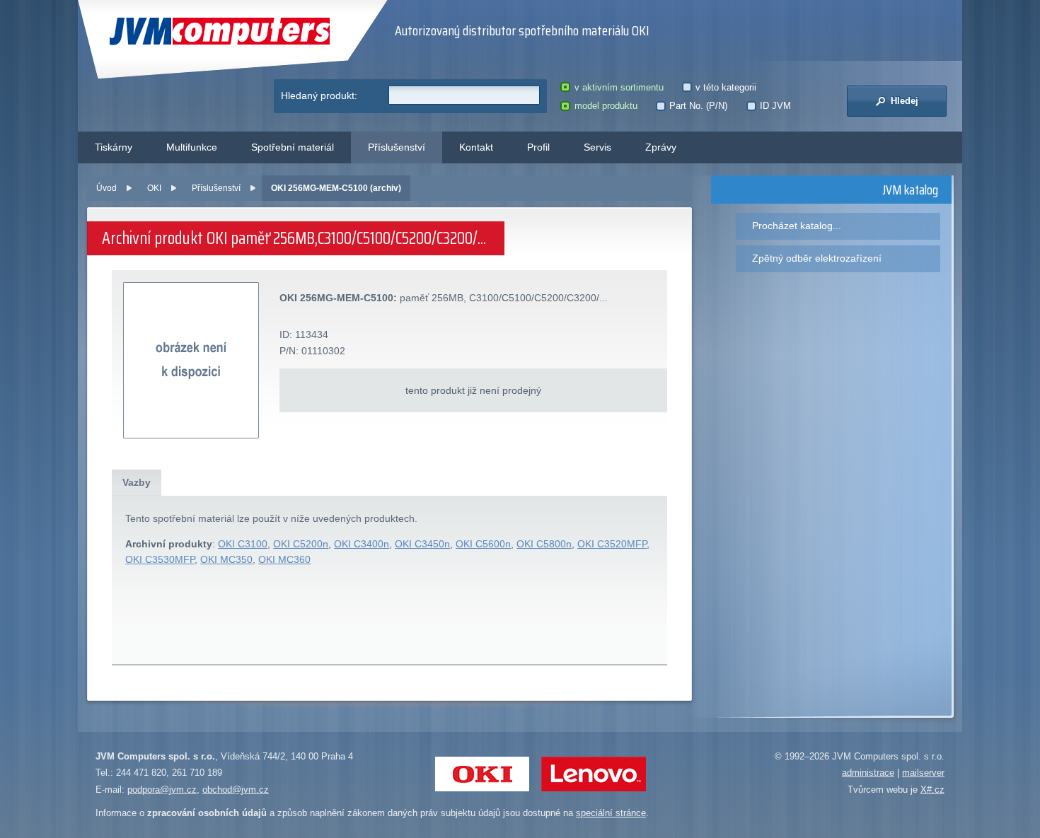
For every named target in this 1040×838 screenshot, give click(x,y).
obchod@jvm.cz (235, 789)
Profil (538, 147)
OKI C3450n (422, 543)
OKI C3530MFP (160, 559)
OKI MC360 (284, 559)
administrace (868, 772)
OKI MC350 (226, 559)
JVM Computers (191, 31)
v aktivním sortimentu (618, 87)
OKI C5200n (300, 543)
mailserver (923, 772)
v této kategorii (725, 87)
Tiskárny (113, 147)
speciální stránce (611, 813)
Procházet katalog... (796, 225)
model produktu (605, 105)
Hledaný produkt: (319, 95)
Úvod (106, 188)
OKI (154, 188)
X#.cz (932, 789)
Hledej (903, 100)
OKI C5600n (483, 543)
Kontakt (476, 147)
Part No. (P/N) (698, 105)
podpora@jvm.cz (162, 789)
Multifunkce (191, 147)
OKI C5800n (544, 543)
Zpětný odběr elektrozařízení (817, 258)
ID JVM (775, 105)
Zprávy (660, 147)
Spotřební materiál (292, 147)
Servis (597, 147)
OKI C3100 (242, 543)
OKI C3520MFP (612, 543)
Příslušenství (396, 147)
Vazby (136, 482)
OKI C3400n (361, 543)
